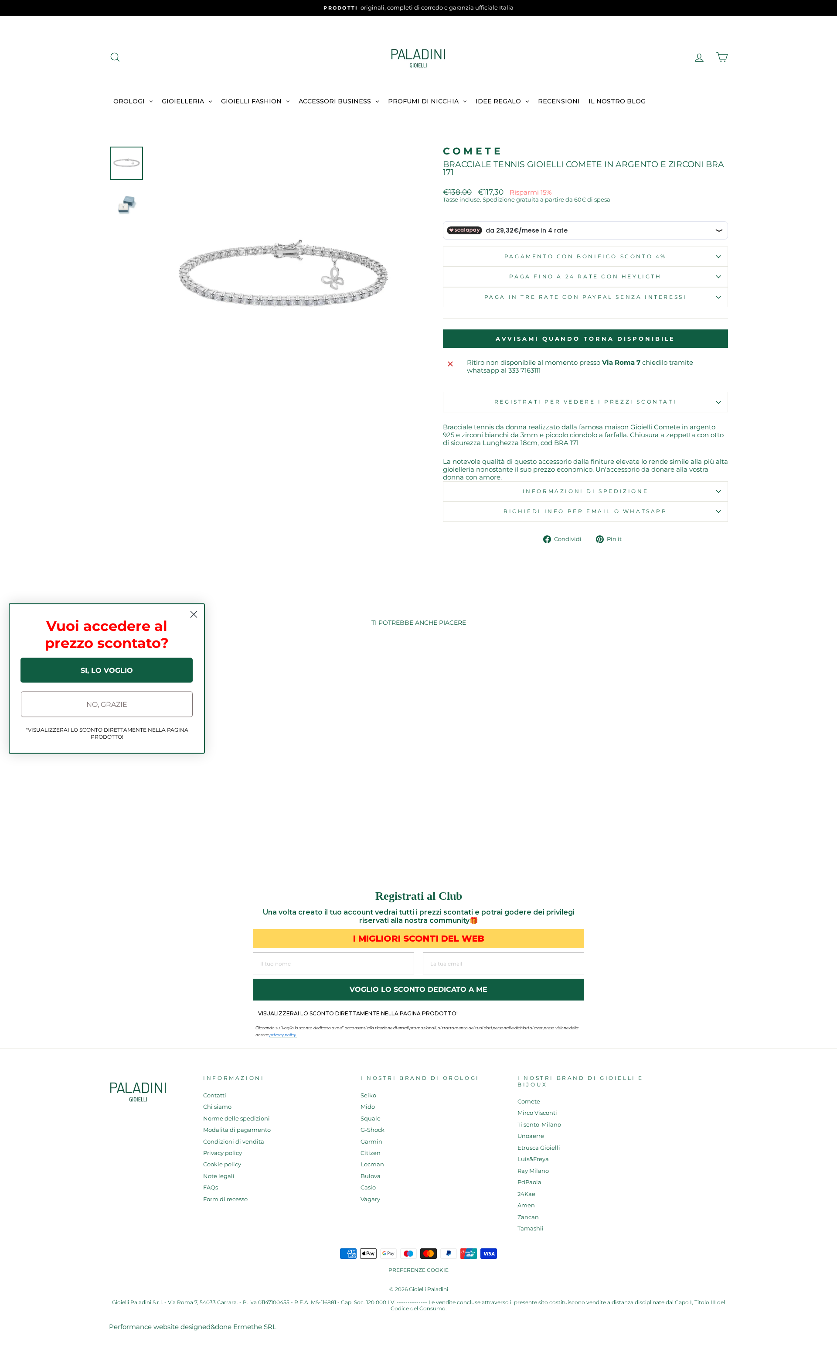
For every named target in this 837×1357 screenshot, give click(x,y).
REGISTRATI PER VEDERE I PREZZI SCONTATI (585, 401)
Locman (372, 1164)
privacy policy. (283, 1034)
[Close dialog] (193, 614)
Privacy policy (222, 1153)
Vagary (370, 1199)
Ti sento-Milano (539, 1124)
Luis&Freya (533, 1159)
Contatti (214, 1095)
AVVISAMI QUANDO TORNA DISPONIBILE (586, 338)
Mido (368, 1106)
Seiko (368, 1095)
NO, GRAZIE (106, 704)
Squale (371, 1118)
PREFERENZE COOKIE (418, 1270)
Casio (368, 1187)
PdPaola (529, 1182)
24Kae (526, 1194)
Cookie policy (222, 1164)
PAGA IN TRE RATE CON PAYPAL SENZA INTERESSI (585, 297)
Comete (473, 151)
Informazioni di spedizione (586, 491)
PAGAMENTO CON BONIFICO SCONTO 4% (585, 256)
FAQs (210, 1187)
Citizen (371, 1153)
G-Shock (372, 1130)
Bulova (371, 1176)
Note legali (219, 1176)
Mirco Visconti (537, 1113)
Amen (526, 1205)
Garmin (371, 1141)
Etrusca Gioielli (538, 1148)
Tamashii (530, 1228)
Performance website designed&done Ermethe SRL (192, 1327)
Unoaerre (530, 1136)
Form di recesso (225, 1199)
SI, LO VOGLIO (107, 670)
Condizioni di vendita (233, 1141)
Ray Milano (533, 1171)
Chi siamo (217, 1106)
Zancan (528, 1217)
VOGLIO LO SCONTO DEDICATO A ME (418, 989)
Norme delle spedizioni (236, 1118)
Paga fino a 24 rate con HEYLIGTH (585, 276)
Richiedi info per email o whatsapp (585, 511)
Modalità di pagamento (237, 1130)
